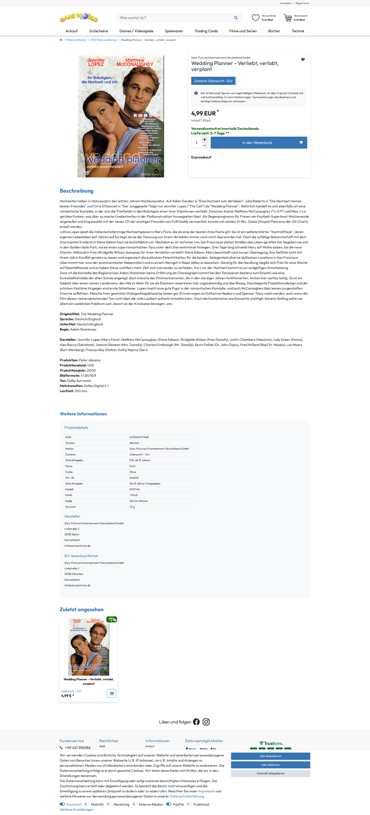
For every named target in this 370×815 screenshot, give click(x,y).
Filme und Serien (243, 30)
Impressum (206, 791)
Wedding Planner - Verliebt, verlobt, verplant (89, 681)
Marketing (121, 804)
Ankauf (72, 30)
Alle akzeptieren (271, 756)
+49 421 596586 (77, 747)
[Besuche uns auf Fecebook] (196, 721)
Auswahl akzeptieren (271, 773)
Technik (298, 30)
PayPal (178, 804)
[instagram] (206, 722)
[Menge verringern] (204, 146)
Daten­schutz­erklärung (187, 796)
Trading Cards (206, 30)
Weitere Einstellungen (76, 809)
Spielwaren (174, 30)
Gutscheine (98, 30)
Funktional (201, 804)
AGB (102, 746)
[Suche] (236, 17)
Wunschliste (302, 60)
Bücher (274, 30)
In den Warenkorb (257, 142)
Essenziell (74, 804)
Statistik (97, 804)
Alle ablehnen (270, 765)
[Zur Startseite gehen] (61, 39)
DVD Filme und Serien (103, 39)
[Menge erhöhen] (204, 140)
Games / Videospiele (136, 30)
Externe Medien (151, 804)
